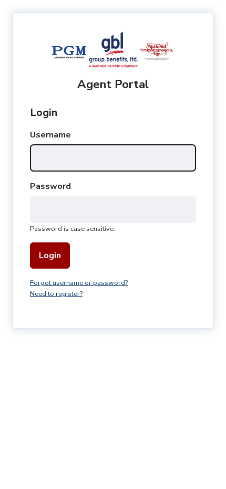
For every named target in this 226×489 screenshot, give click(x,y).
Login (50, 255)
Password (50, 186)
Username (50, 135)
